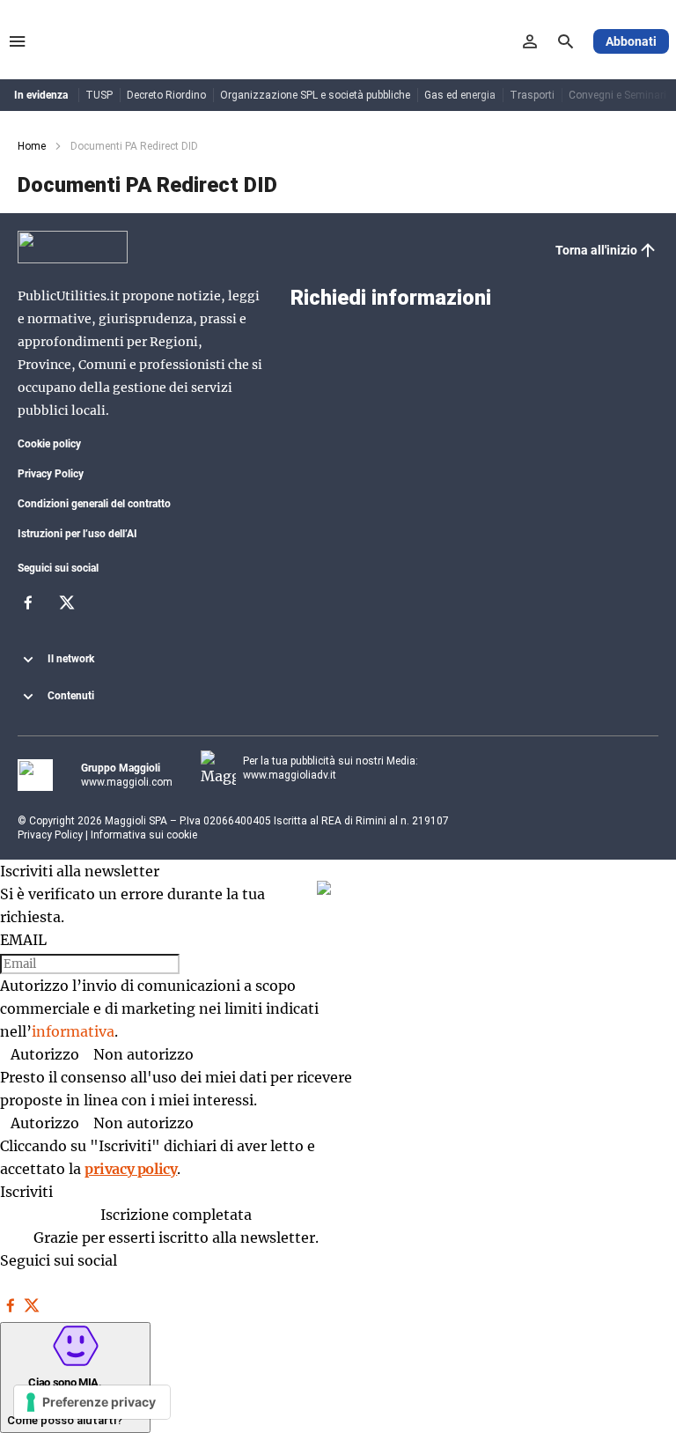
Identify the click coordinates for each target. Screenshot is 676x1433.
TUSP (99, 95)
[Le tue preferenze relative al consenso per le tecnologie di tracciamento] (92, 1402)
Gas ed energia (460, 95)
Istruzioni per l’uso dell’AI (77, 534)
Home (32, 146)
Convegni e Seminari (617, 95)
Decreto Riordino (166, 95)
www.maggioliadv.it (289, 775)
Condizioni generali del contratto (94, 504)
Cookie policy (49, 444)
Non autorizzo (143, 1054)
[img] (324, 888)
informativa (73, 1031)
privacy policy (130, 1169)
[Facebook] (28, 608)
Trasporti (532, 95)
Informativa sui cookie (144, 835)
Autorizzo (45, 1054)
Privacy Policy (51, 474)
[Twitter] (66, 608)
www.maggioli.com (127, 782)
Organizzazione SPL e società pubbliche (315, 95)
